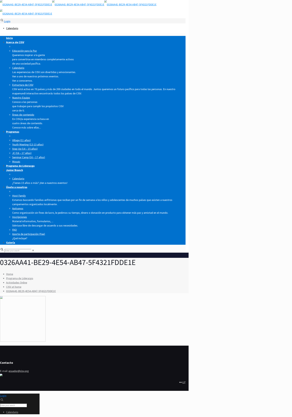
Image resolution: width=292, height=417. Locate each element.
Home (9, 274)
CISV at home (13, 287)
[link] (33, 250)
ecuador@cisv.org (19, 371)
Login (7, 21)
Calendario (12, 28)
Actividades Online (16, 282)
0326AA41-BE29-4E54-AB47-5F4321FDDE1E (31, 291)
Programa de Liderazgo (19, 278)
